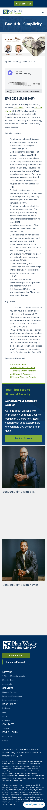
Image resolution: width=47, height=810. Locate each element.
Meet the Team (8, 680)
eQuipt (5, 740)
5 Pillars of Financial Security (23, 377)
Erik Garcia (18, 107)
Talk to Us (6, 728)
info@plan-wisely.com (12, 756)
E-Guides (6, 720)
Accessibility (7, 684)
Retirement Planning (10, 700)
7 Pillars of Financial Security (13, 676)
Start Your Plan (23, 4)
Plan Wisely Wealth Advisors (23, 371)
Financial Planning (9, 692)
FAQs (4, 712)
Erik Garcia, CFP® (18, 364)
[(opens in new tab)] (34, 804)
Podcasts (6, 708)
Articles (5, 716)
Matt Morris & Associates (21, 374)
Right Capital (7, 736)
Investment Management (12, 696)
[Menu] (43, 12)
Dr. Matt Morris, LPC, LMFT (22, 367)
